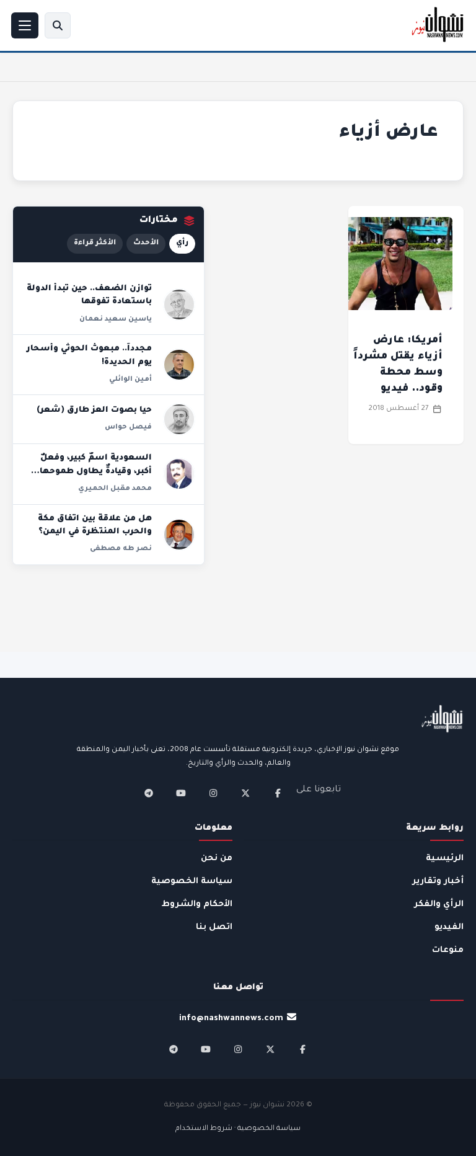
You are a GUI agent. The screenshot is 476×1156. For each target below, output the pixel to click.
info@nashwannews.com (231, 1018)
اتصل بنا (214, 927)
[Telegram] (149, 793)
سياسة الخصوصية (191, 881)
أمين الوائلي (130, 379)
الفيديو (449, 927)
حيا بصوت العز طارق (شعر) (94, 410)
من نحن (216, 858)
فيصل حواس (128, 427)
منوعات (448, 950)
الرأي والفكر (439, 904)
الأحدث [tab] (146, 243)
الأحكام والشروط (197, 904)
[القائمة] (24, 25)
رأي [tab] (182, 243)
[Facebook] (277, 793)
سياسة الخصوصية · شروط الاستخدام (238, 1129)
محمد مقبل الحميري (115, 488)
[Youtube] (181, 793)
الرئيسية (445, 858)
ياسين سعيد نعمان (115, 319)
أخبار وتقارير (438, 881)
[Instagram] (213, 793)
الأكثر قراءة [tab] (95, 243)
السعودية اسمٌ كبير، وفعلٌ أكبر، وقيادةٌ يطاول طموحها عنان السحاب (96, 471)
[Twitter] (245, 793)
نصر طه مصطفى (121, 549)
